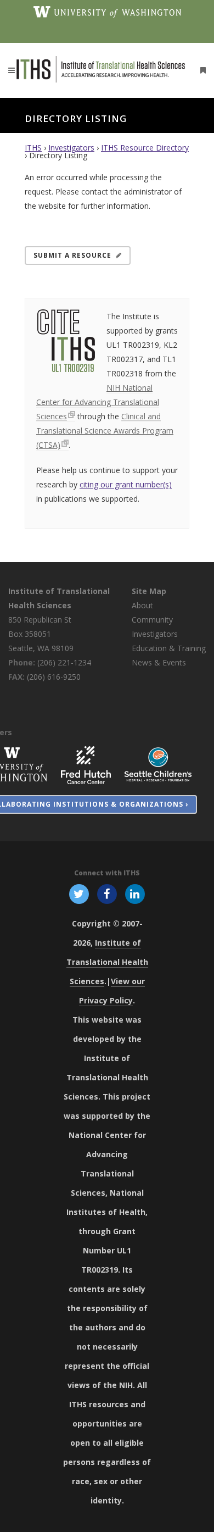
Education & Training (169, 648)
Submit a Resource (72, 255)
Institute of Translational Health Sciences (107, 961)
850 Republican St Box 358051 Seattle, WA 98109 (41, 633)
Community (152, 619)
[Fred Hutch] (86, 764)
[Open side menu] (201, 70)
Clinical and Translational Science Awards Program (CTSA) (104, 430)
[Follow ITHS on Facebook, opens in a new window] (107, 893)
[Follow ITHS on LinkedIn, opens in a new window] (135, 893)
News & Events (159, 662)
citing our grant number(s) (126, 484)
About (142, 605)
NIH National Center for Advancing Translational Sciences (97, 401)
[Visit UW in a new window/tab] (107, 11)
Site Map (149, 591)
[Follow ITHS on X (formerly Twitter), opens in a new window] (79, 893)
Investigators (71, 147)
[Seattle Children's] (158, 764)
